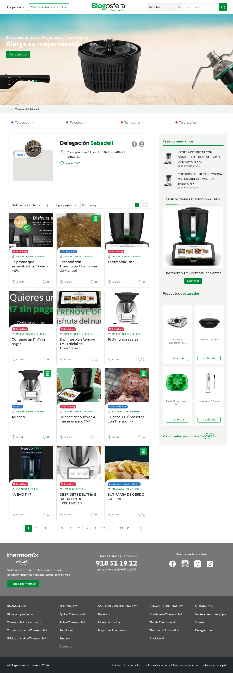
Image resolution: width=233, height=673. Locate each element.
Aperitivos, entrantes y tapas (124, 484)
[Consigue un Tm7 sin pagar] (31, 312)
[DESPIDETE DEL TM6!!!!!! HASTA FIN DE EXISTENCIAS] (79, 467)
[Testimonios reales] (127, 312)
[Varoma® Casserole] (209, 321)
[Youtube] (185, 564)
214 (129, 528)
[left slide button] (9, 81)
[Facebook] (172, 564)
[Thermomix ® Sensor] (209, 382)
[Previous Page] (16, 528)
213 (120, 528)
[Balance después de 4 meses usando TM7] (79, 389)
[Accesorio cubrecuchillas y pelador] (177, 321)
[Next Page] (141, 528)
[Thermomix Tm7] (127, 234)
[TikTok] (210, 564)
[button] (165, 7)
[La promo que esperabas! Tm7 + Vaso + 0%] (31, 234)
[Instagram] (197, 564)
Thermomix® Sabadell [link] (27, 109)
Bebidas (17, 406)
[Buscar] (223, 7)
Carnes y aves (68, 251)
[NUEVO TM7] (31, 467)
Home (9, 109)
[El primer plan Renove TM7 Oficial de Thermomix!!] (79, 312)
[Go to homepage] (108, 7)
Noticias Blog (20, 251)
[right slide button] (19, 81)
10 (104, 528)
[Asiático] (31, 389)
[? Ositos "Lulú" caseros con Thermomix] (127, 389)
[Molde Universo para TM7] (177, 382)
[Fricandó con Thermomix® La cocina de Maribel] (79, 234)
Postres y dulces (117, 406)
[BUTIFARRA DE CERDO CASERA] (127, 467)
